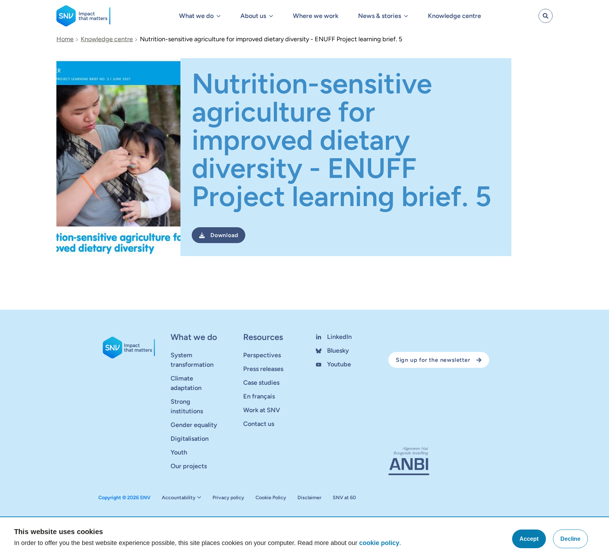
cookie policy (379, 542)
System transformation (192, 360)
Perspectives (262, 355)
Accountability (179, 498)
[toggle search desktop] (546, 16)
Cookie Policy (271, 498)
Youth (179, 452)
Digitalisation (190, 438)
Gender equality (194, 425)
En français (259, 396)
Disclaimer (309, 498)
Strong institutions (187, 406)
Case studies (261, 382)
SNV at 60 (344, 498)
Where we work (315, 16)
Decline (570, 539)
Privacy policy (228, 498)
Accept (529, 539)
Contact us (258, 424)
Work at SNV (261, 410)
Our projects (189, 466)
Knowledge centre (454, 16)
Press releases (263, 369)
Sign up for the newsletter (433, 360)
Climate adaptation (186, 383)
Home (65, 39)
